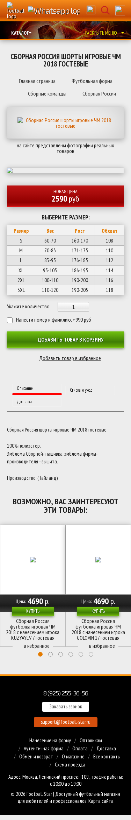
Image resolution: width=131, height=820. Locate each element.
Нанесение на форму (50, 740)
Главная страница (37, 80)
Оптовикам (91, 740)
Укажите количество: (29, 306)
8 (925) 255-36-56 (65, 692)
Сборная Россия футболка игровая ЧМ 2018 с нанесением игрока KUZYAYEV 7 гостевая (32, 629)
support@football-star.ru (65, 722)
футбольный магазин (99, 794)
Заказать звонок (65, 706)
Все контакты (107, 756)
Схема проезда (70, 764)
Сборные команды (47, 93)
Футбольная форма (92, 80)
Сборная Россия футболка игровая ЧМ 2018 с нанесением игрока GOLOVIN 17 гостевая (98, 629)
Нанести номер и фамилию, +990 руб (53, 319)
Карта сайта (101, 801)
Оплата (80, 748)
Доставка (106, 748)
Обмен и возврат (36, 756)
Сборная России (99, 93)
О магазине (73, 756)
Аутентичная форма (44, 748)
